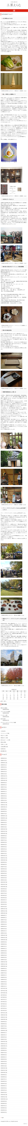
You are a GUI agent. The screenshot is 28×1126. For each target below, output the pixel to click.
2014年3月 (3, 1088)
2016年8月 (3, 1023)
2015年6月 (3, 1054)
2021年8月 (3, 891)
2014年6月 (3, 1081)
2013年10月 (3, 1099)
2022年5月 (3, 871)
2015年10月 (3, 1045)
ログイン (25, 1123)
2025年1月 (3, 800)
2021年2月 (3, 904)
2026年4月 (3, 767)
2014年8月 (3, 1076)
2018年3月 (3, 981)
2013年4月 (3, 1112)
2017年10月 (3, 992)
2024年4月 (3, 820)
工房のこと (3, 744)
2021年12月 (3, 882)
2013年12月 (3, 1094)
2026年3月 (3, 769)
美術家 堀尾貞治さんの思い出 (9, 392)
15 (14, 695)
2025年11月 (3, 778)
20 (6, 697)
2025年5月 (3, 791)
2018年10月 (3, 966)
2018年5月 (3, 977)
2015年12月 (3, 1041)
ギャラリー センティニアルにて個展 (8, 722)
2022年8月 (3, 864)
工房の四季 (3, 746)
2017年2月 (3, 1010)
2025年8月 (3, 784)
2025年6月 (3, 789)
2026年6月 (3, 762)
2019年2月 (3, 957)
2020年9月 (3, 915)
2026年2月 (3, 771)
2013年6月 (3, 1107)
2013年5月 (3, 1110)
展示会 (15, 615)
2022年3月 (3, 875)
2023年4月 (3, 846)
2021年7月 (3, 893)
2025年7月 (3, 787)
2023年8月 (3, 837)
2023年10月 (3, 833)
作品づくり (17, 263)
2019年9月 (3, 942)
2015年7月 (3, 1052)
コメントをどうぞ (8, 326)
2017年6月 (3, 1001)
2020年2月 (3, 930)
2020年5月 (3, 924)
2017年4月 (3, 1006)
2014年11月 (3, 1070)
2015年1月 (3, 1065)
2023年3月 (3, 849)
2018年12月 (3, 961)
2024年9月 (3, 809)
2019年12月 (3, 935)
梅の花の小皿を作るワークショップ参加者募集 (13, 266)
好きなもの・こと (4, 740)
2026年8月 (3, 758)
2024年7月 (3, 813)
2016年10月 (3, 1019)
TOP (3, 1117)
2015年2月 (3, 1063)
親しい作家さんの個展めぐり (9, 94)
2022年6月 (3, 868)
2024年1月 (3, 826)
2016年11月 (3, 1017)
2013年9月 (3, 1101)
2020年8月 (3, 917)
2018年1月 (3, 986)
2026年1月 (3, 773)
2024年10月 (3, 806)
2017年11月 (3, 990)
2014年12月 (3, 1068)
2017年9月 (3, 995)
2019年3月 (3, 955)
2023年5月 (3, 844)
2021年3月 (3, 902)
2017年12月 (3, 988)
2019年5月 (3, 950)
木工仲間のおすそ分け (8, 18)
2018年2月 (3, 984)
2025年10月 (3, 780)
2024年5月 (3, 818)
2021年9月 (3, 888)
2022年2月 (3, 877)
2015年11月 (3, 1043)
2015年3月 (3, 1061)
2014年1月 (3, 1092)
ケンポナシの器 (4, 715)
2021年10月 (3, 886)
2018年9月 (3, 968)
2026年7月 (3, 760)
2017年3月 (3, 1008)
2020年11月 (3, 911)
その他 (2, 731)
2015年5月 (3, 1057)
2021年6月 (3, 895)
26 (3, 698)
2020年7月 (3, 919)
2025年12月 (3, 776)
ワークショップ (18, 325)
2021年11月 (3, 884)
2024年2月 (3, 824)
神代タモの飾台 (4, 708)
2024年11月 (3, 804)
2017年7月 (3, 999)
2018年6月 (3, 975)
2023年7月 (3, 840)
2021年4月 (3, 899)
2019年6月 (3, 948)
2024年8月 (3, 811)
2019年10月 (3, 939)
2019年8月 (3, 944)
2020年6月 (3, 922)
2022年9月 (3, 862)
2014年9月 (3, 1074)
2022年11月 (3, 857)
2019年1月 (3, 959)
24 (21, 697)
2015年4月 (3, 1059)
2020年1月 (3, 933)
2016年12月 (3, 1015)
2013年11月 (3, 1096)
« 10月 (1, 701)
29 (14, 698)
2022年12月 (3, 855)
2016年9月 (3, 1021)
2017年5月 (3, 1003)
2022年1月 (3, 880)
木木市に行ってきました (8, 199)
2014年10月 (3, 1072)
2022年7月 (3, 866)
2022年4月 (3, 873)
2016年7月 (3, 1026)
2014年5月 (3, 1083)
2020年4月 (3, 926)
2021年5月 (3, 897)
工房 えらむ (10, 8)
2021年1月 (3, 906)
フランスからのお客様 (5, 711)
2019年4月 (3, 953)
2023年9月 (3, 835)
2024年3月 (3, 822)
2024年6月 (3, 815)
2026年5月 (3, 764)
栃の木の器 (3, 718)
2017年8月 (3, 997)
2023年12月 (3, 829)
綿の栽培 (2, 751)
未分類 (2, 748)
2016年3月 (3, 1034)
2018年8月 (3, 970)
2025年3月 (3, 795)
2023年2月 (3, 851)
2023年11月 (3, 831)
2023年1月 (3, 853)
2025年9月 (3, 782)
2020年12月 (3, 908)
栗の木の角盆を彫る (7, 330)
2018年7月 (3, 972)
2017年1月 (3, 1012)
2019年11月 (3, 937)
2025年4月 (3, 793)
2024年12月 (3, 802)
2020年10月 (3, 913)
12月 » (5, 701)
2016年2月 (3, 1037)
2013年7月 (3, 1105)
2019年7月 (3, 946)
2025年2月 (3, 798)
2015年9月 (3, 1048)
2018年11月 (3, 964)
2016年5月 (3, 1030)
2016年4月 (3, 1032)
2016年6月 (3, 1028)
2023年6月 (3, 842)
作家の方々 (17, 90)
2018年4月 (3, 979)
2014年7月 (3, 1079)
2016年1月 (3, 1039)
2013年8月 (3, 1103)
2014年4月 (3, 1085)
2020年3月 (3, 928)
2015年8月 (3, 1050)
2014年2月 (3, 1090)
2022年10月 (3, 860)
